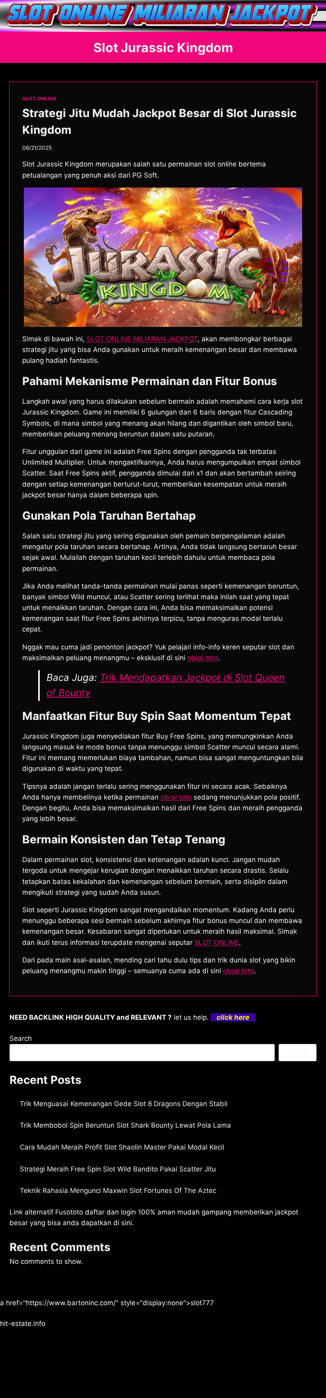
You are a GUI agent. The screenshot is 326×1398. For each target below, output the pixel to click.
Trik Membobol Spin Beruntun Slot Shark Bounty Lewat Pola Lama (125, 1125)
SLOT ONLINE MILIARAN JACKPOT (142, 339)
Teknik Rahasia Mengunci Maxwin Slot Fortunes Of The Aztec (118, 1191)
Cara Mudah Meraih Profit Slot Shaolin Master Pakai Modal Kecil (122, 1147)
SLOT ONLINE (39, 99)
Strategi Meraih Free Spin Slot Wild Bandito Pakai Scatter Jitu (118, 1169)
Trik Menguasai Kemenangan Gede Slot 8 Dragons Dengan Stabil (123, 1104)
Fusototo (69, 1212)
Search (21, 1038)
